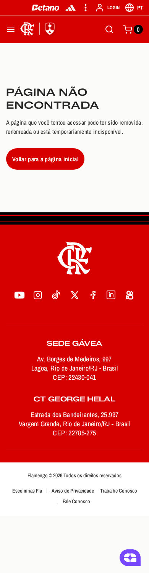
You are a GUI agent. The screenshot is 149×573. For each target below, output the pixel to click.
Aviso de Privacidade (73, 490)
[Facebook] (92, 295)
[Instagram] (37, 295)
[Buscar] (109, 29)
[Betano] (46, 8)
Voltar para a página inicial (45, 159)
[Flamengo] (39, 29)
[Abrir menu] (10, 29)
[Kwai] (129, 295)
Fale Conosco (76, 501)
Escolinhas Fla (27, 490)
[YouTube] (19, 295)
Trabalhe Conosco (118, 490)
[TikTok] (56, 295)
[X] (74, 295)
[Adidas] (70, 8)
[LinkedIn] (111, 295)
